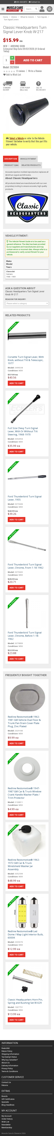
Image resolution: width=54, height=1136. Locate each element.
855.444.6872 (21, 2)
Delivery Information (10, 1065)
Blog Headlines (8, 1105)
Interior (14, 17)
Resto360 (6, 1048)
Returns (5, 1085)
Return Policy (7, 1051)
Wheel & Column (27, 17)
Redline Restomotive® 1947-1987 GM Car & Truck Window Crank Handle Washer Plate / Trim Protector (24, 793)
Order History (7, 1119)
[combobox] (27, 303)
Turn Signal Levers (11, 19)
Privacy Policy (7, 1068)
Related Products (31, 165)
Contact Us (35, 2)
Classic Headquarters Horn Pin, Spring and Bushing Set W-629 (25, 1001)
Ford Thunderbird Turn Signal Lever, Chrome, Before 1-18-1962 (25, 636)
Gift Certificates (8, 1099)
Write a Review (35, 71)
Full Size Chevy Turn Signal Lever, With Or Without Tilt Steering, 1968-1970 (23, 431)
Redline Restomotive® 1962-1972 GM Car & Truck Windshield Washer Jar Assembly (24, 864)
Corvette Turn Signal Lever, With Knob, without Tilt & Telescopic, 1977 (26, 360)
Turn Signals (42, 17)
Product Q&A (11, 165)
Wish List (5, 1122)
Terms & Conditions (10, 1071)
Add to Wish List (13, 74)
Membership (7, 1127)
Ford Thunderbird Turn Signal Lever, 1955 (25, 498)
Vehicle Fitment (28, 158)
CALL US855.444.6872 (41, 88)
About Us (6, 1063)
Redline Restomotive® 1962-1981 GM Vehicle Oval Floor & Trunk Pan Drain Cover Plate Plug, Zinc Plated (24, 721)
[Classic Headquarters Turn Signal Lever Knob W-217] (27, 111)
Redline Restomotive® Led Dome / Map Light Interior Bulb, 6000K (25, 934)
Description (10, 158)
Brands (4, 1096)
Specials (5, 1102)
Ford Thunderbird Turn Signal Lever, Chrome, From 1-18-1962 (25, 566)
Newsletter (6, 1125)
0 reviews (20, 71)
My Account (7, 1116)
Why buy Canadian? (10, 1060)
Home (5, 17)
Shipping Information (10, 1054)
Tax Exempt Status (9, 1057)
